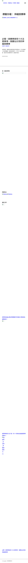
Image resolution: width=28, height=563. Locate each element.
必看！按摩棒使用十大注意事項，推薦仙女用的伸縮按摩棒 (13, 41)
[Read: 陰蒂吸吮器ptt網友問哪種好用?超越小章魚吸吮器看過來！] (3, 204)
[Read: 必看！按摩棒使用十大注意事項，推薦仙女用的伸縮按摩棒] (3, 453)
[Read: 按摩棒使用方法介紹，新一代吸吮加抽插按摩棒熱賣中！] (3, 321)
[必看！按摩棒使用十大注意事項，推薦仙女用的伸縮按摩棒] (14, 26)
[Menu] (25, 3)
